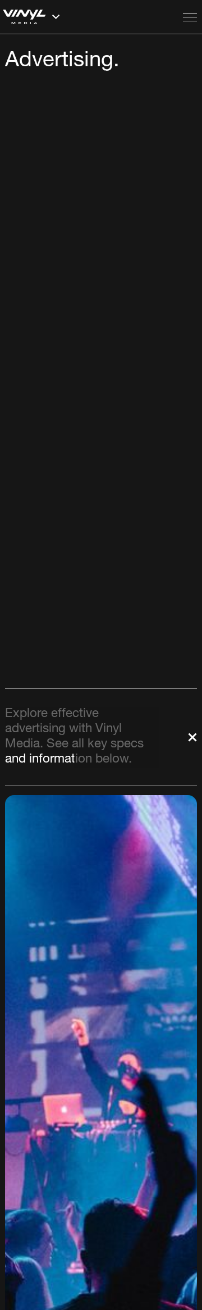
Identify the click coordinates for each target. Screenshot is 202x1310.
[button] (89, 17)
